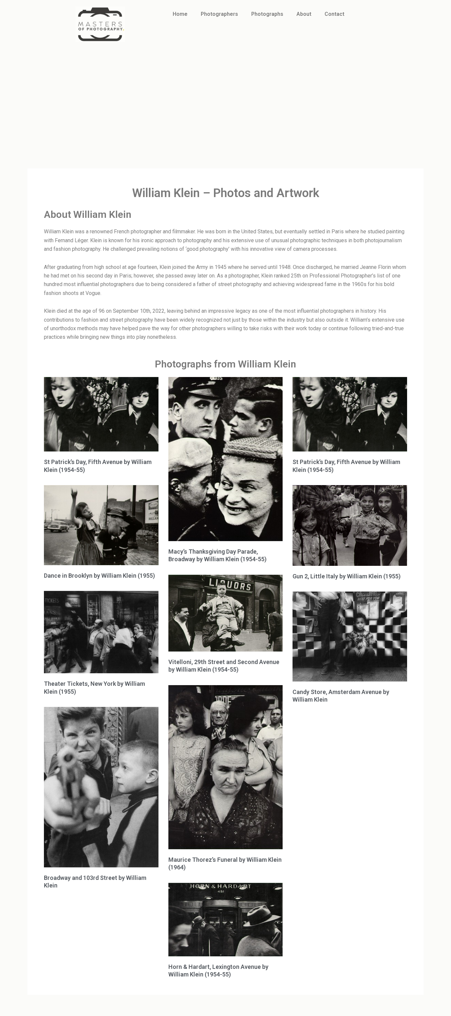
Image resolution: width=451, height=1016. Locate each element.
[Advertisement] (225, 98)
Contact (334, 14)
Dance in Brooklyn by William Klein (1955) (99, 575)
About (303, 14)
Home (180, 14)
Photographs (267, 14)
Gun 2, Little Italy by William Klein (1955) (346, 576)
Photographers (219, 14)
